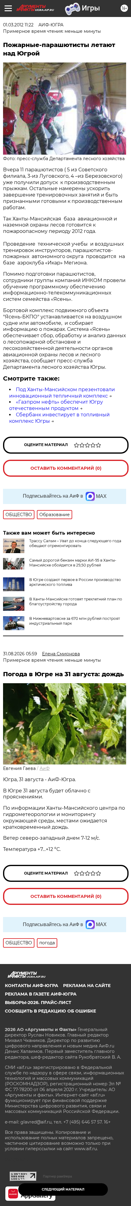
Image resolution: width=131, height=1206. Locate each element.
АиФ (45, 768)
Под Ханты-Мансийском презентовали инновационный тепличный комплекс (62, 393)
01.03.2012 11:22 (18, 25)
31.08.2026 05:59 (20, 654)
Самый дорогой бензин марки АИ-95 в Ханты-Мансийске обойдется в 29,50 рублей (72, 562)
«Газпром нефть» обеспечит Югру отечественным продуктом (56, 405)
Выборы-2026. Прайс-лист (38, 1002)
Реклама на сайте (87, 985)
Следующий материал (63, 1189)
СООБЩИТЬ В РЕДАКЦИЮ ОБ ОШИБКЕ (50, 1011)
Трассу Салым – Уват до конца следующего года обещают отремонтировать (75, 543)
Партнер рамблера (57, 1176)
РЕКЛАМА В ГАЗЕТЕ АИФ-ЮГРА (40, 994)
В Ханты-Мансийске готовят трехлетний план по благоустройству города (75, 601)
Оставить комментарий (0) (65, 468)
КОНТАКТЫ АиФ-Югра (31, 985)
